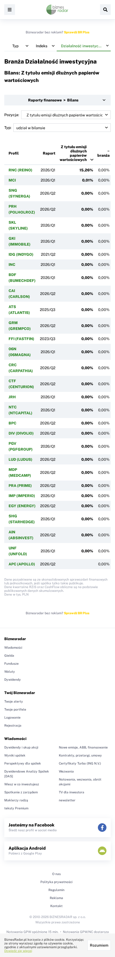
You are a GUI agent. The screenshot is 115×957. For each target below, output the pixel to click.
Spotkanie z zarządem (21, 792)
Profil (14, 153)
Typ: (7, 127)
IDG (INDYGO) (21, 254)
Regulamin (56, 890)
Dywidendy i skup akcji (21, 747)
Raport (49, 153)
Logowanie (12, 717)
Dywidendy (12, 680)
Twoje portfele (15, 709)
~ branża (103, 153)
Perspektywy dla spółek (22, 763)
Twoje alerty (13, 701)
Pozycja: (11, 115)
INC (12, 264)
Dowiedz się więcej (18, 951)
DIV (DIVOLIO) (21, 433)
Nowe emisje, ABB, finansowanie (83, 747)
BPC (12, 423)
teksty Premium (16, 808)
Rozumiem (99, 945)
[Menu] (9, 9)
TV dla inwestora (71, 792)
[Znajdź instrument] (105, 9)
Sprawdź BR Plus (76, 32)
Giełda (9, 655)
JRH (12, 397)
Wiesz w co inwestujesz (21, 784)
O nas (56, 874)
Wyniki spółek (14, 755)
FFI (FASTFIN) (21, 339)
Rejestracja (12, 725)
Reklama (56, 898)
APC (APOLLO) (22, 564)
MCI (12, 180)
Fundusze (11, 663)
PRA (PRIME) (20, 485)
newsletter (67, 800)
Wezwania (66, 771)
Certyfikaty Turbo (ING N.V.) (80, 763)
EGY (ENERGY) (22, 506)
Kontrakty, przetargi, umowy (80, 755)
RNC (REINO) (20, 170)
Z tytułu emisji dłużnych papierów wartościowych (73, 153)
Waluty (9, 672)
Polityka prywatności (56, 882)
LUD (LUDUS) (20, 459)
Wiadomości (13, 647)
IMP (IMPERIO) (22, 496)
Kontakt (56, 906)
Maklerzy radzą (16, 800)
